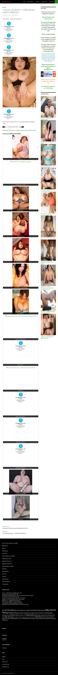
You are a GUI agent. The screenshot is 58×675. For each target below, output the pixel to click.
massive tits (32, 617)
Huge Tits (7, 617)
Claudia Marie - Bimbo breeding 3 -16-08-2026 (12, 603)
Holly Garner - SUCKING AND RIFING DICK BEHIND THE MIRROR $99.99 (47, 337)
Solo (17, 618)
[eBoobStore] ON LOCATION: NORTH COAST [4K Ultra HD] (15, 604)
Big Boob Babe (29, 610)
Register (4, 656)
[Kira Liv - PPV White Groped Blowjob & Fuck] (48, 106)
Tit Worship (53, 618)
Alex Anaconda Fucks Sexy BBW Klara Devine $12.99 (48, 312)
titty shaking (39, 618)
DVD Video (37, 1)
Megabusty (15, 15)
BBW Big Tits (5, 545)
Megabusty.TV (6, 1)
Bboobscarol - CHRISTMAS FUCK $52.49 (11, 600)
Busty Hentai (5, 550)
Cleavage (4, 615)
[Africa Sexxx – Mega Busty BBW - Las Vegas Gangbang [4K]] (48, 202)
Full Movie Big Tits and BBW (8, 556)
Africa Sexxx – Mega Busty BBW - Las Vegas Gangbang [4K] (48, 214)
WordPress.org (5, 666)
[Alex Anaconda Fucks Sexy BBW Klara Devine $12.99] (48, 300)
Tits (35, 618)
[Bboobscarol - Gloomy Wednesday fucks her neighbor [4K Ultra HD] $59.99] (48, 275)
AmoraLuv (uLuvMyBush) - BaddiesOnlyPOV (12, 601)
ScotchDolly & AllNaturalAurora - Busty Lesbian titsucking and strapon (17, 595)
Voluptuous (5, 620)
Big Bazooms (23, 610)
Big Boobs (35, 610)
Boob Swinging (24, 613)
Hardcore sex (14, 615)
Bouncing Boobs (32, 613)
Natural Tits (5, 618)
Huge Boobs (30, 615)
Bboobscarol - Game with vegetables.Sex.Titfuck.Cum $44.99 (47, 263)
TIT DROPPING (25, 618)
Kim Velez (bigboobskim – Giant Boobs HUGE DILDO (14, 532)
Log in (3, 659)
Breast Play (39, 613)
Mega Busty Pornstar (6, 558)
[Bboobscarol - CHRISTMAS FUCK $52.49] (48, 130)
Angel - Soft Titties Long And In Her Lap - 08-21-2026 (13, 598)
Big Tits (4, 7)
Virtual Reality (30, 1)
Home (24, 1)
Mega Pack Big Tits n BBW (8, 566)
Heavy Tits (22, 615)
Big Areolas (17, 610)
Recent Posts (5, 589)
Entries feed (4, 661)
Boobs (18, 613)
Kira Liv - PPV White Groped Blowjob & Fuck (47, 118)
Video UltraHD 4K (6, 581)
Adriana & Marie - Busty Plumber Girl (10, 594)
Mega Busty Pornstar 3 (7, 563)
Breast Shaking (45, 613)
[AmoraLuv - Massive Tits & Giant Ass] (48, 226)
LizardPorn (4, 638)
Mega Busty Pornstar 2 (7, 561)
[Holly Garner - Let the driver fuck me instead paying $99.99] (48, 178)
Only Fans (4, 574)
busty (51, 613)
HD (19, 615)
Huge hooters (37, 615)
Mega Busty (38, 617)
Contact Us (51, 1)
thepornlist (4, 647)
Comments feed (5, 664)
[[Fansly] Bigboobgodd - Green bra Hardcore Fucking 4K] (48, 154)
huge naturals (44, 615)
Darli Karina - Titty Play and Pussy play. (10, 596)
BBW (12, 610)
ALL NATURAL (6, 610)
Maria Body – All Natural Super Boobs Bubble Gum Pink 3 (15, 527)
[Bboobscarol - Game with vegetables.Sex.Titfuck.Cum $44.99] (48, 250)
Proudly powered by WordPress (8, 673)
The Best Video (44, 1)
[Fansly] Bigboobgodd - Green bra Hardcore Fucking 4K (48, 166)
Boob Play (14, 613)
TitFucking (31, 618)
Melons (44, 617)
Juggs (11, 617)
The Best (19, 618)
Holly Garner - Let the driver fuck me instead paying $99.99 (48, 190)
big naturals (42, 610)
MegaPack (4, 568)
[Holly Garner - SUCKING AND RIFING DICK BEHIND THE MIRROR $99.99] (48, 324)
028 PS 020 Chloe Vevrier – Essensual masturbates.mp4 (16, 130)
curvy (8, 615)
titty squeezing (46, 618)
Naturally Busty (50, 617)
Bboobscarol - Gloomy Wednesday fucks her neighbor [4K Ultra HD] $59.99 (47, 288)
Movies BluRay (5, 571)
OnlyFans (4, 576)
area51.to (4, 639)
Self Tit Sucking (11, 618)
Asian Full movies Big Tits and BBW (10, 543)
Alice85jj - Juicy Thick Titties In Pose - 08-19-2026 (13, 599)
